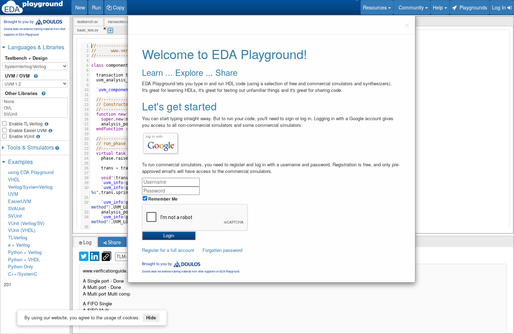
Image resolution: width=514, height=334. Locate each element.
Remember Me (162, 199)
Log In (499, 7)
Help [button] (438, 7)
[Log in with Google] (160, 143)
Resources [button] (375, 7)
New (79, 7)
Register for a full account (168, 250)
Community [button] (410, 7)
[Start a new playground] (32, 7)
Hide (151, 317)
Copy (118, 7)
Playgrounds (472, 7)
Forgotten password (222, 250)
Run (96, 7)
